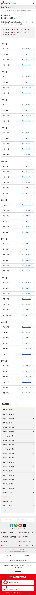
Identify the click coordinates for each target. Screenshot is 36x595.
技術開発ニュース (9, 404)
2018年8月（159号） (8, 457)
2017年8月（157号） (8, 466)
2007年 (26, 29)
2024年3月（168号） (8, 418)
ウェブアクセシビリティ (26, 565)
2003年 (26, 32)
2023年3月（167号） (8, 423)
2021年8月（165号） (8, 431)
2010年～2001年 (7, 497)
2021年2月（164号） (8, 436)
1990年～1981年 (7, 505)
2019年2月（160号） (8, 453)
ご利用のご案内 (18, 567)
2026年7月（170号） (8, 409)
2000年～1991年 (7, 501)
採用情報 (27, 555)
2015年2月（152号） (8, 488)
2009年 (12, 29)
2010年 (5, 29)
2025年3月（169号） (8, 414)
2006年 (5, 32)
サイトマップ (18, 571)
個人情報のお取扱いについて (11, 565)
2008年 (19, 29)
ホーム (4, 10)
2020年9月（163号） (8, 440)
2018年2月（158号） (8, 462)
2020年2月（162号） (8, 444)
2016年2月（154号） (8, 479)
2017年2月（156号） (8, 471)
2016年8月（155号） (8, 475)
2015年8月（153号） (8, 484)
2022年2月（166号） (8, 427)
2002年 (5, 35)
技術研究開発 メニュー (7, 7)
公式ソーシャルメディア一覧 (18, 528)
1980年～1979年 (7, 510)
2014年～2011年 (7, 492)
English (9, 555)
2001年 (12, 35)
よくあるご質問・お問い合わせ (18, 560)
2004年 (19, 32)
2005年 (12, 32)
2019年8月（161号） (8, 449)
